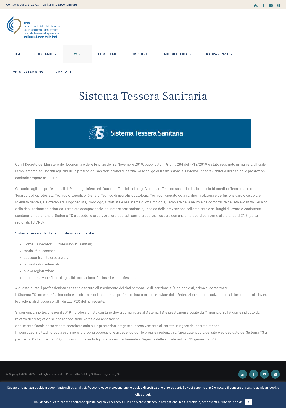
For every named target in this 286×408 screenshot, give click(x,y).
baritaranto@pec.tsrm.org (60, 4)
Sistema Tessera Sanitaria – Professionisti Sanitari (55, 233)
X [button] (249, 402)
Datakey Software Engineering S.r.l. (101, 374)
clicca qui (142, 394)
